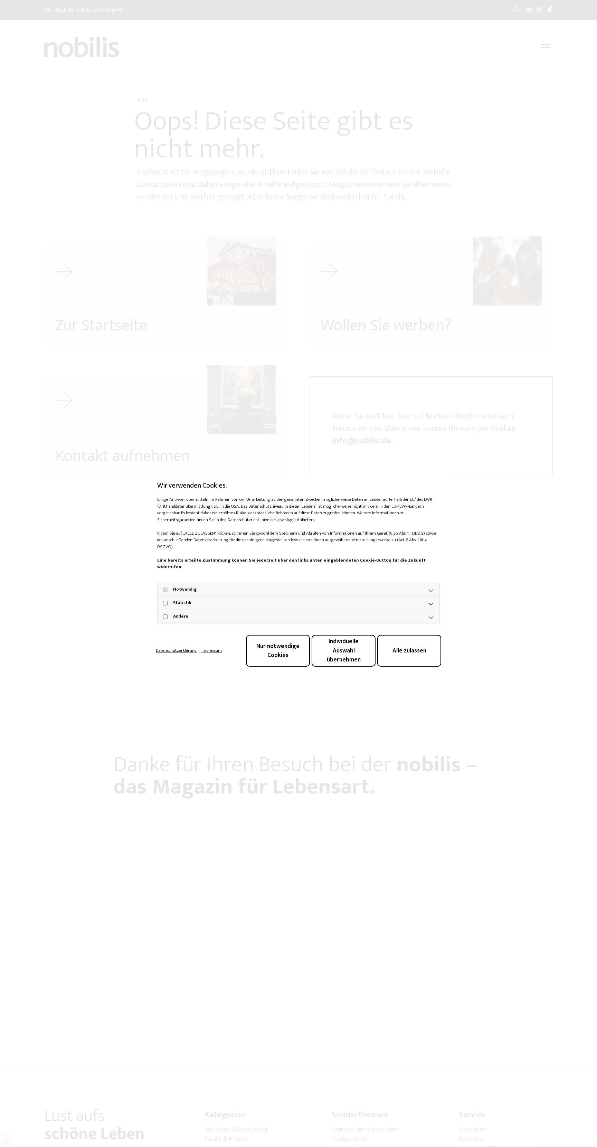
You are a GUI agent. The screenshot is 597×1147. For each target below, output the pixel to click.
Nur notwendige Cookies (278, 650)
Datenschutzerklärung (176, 650)
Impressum (211, 650)
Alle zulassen (409, 651)
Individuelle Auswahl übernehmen (344, 650)
